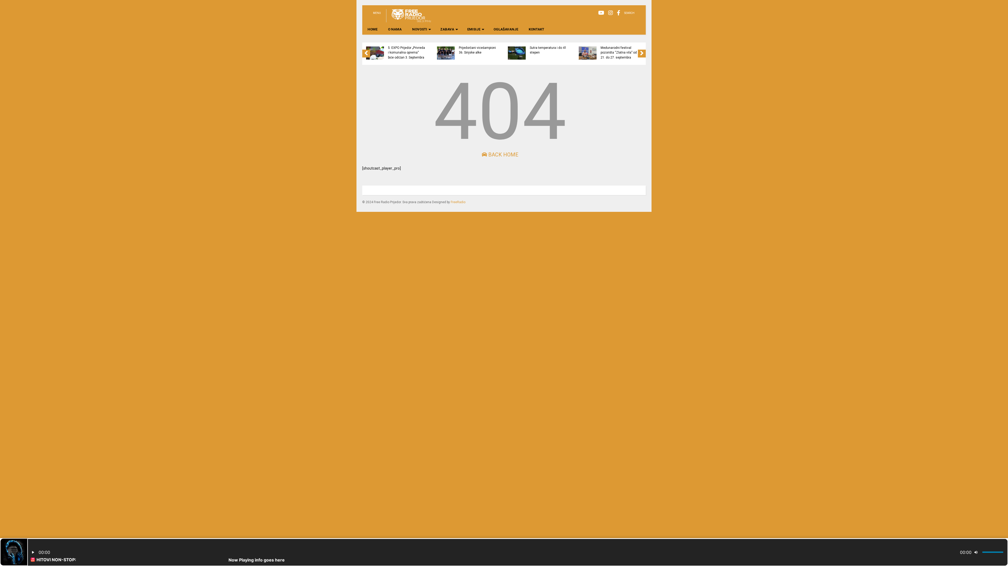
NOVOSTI (419, 29)
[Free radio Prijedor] (408, 20)
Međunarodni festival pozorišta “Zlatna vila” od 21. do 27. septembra (619, 52)
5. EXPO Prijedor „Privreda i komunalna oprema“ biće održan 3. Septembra (406, 52)
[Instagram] (610, 13)
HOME (372, 29)
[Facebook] (618, 13)
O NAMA (395, 29)
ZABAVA (447, 29)
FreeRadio (458, 202)
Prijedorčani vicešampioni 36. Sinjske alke (477, 50)
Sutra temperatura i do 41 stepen (548, 50)
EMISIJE (473, 29)
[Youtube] (601, 13)
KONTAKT (536, 29)
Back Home (502, 154)
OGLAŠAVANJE (506, 29)
